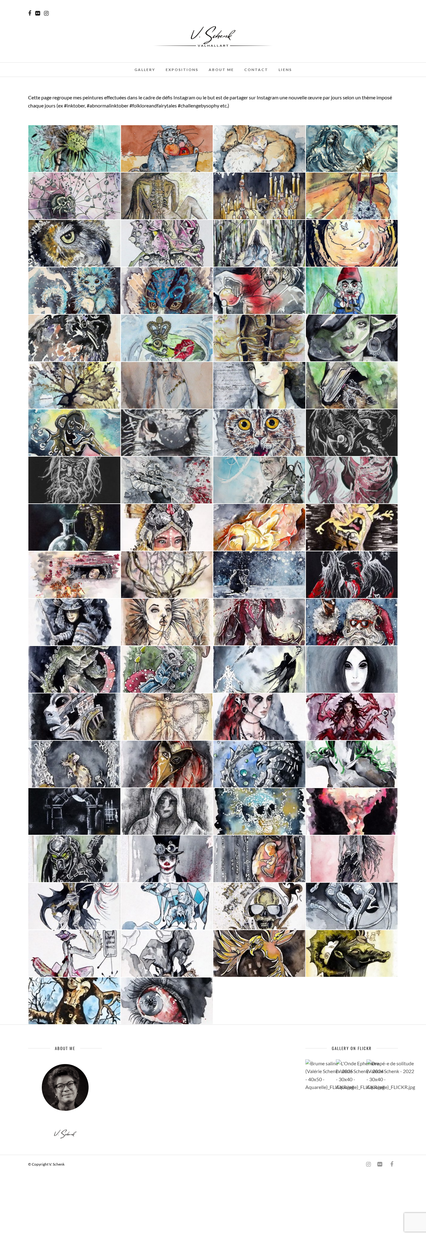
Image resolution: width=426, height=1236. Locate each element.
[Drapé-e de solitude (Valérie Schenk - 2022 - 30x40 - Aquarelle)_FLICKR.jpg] (380, 1075)
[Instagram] (46, 13)
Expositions (182, 69)
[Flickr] (37, 13)
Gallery (144, 69)
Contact (256, 69)
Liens (285, 69)
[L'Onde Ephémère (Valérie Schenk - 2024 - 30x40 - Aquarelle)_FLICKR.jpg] (350, 1075)
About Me (221, 69)
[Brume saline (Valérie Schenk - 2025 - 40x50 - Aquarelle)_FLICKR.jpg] (319, 1075)
